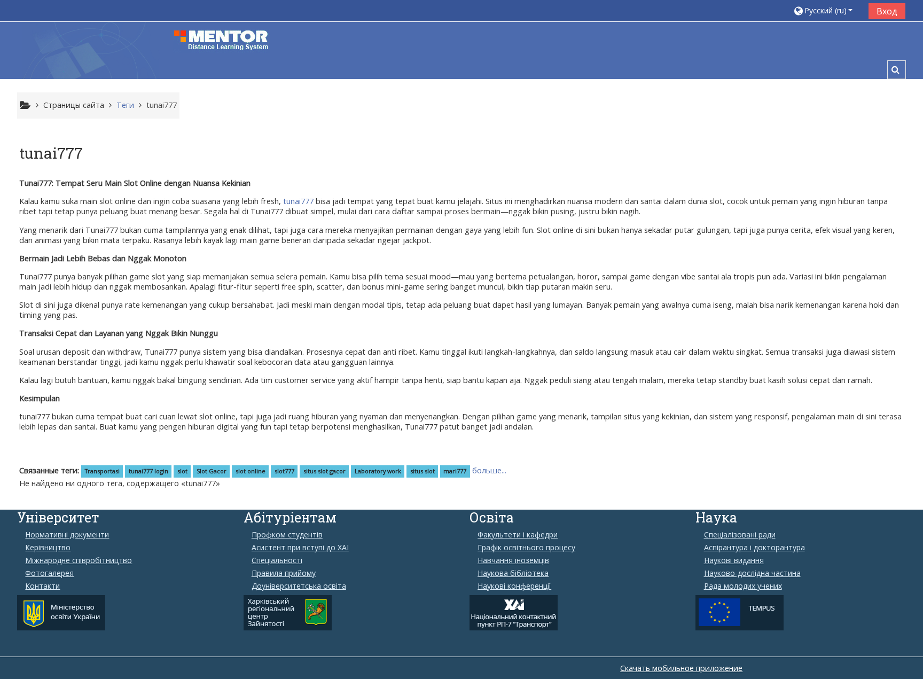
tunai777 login (148, 471)
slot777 (284, 471)
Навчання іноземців (513, 560)
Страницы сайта (73, 105)
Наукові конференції (514, 586)
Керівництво (48, 547)
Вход (887, 11)
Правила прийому (284, 573)
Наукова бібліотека (513, 573)
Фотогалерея (49, 573)
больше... (489, 470)
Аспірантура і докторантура (754, 547)
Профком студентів (287, 534)
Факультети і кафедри (518, 534)
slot (182, 471)
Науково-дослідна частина (752, 573)
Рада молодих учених (743, 586)
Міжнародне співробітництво (78, 560)
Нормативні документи (67, 534)
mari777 (454, 471)
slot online (250, 471)
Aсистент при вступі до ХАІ (300, 547)
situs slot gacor (324, 471)
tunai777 (161, 105)
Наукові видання (734, 560)
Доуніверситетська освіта (299, 586)
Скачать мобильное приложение (681, 668)
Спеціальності (277, 560)
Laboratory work (378, 471)
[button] (827, 10)
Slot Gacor (211, 471)
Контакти (42, 586)
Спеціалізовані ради (740, 534)
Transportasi (102, 471)
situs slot (422, 471)
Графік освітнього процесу (526, 547)
